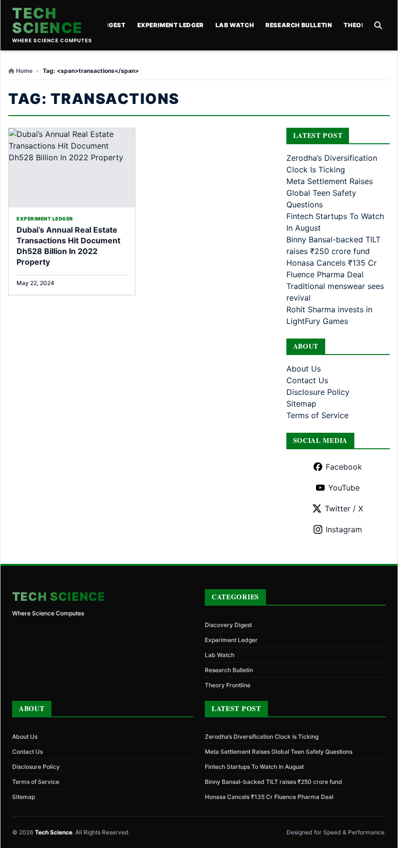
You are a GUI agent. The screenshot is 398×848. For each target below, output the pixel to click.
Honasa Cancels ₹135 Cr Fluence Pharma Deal (269, 796)
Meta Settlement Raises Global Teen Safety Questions (329, 192)
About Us (303, 368)
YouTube (344, 487)
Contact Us (307, 380)
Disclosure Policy (317, 392)
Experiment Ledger (170, 25)
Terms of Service (317, 415)
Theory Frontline (227, 685)
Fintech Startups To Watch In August (254, 766)
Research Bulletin (298, 25)
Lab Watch (235, 25)
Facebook (344, 467)
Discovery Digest (228, 624)
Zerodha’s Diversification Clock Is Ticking (261, 736)
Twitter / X (344, 508)
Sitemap (301, 403)
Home (24, 70)
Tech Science (47, 20)
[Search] (378, 25)
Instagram (344, 529)
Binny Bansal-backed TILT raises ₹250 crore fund (273, 781)
